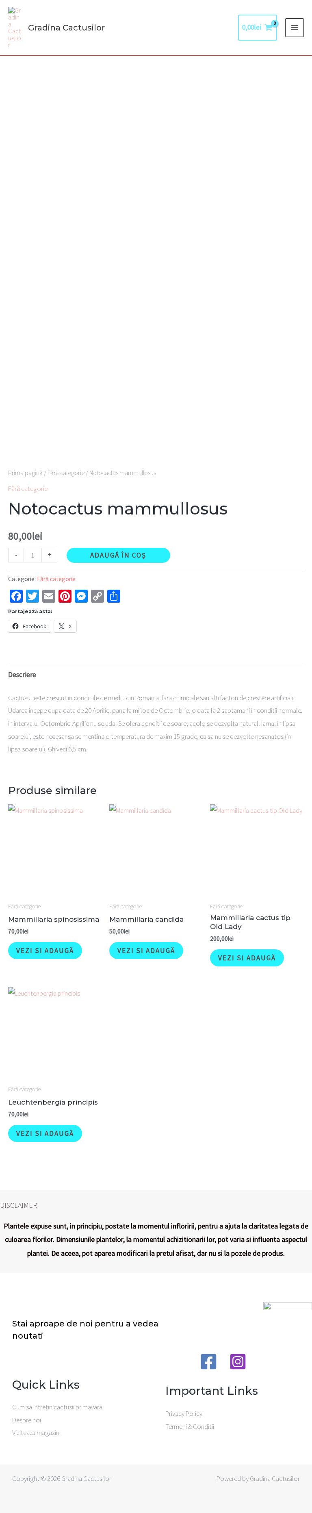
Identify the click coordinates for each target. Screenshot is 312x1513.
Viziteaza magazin (35, 1432)
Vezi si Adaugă (45, 950)
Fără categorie (66, 473)
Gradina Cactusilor (66, 28)
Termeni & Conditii (189, 1426)
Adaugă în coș (118, 555)
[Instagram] (238, 1361)
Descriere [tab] (22, 674)
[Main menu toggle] (294, 27)
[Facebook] (208, 1361)
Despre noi (26, 1419)
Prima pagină (25, 473)
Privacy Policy (183, 1413)
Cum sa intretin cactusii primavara (57, 1406)
